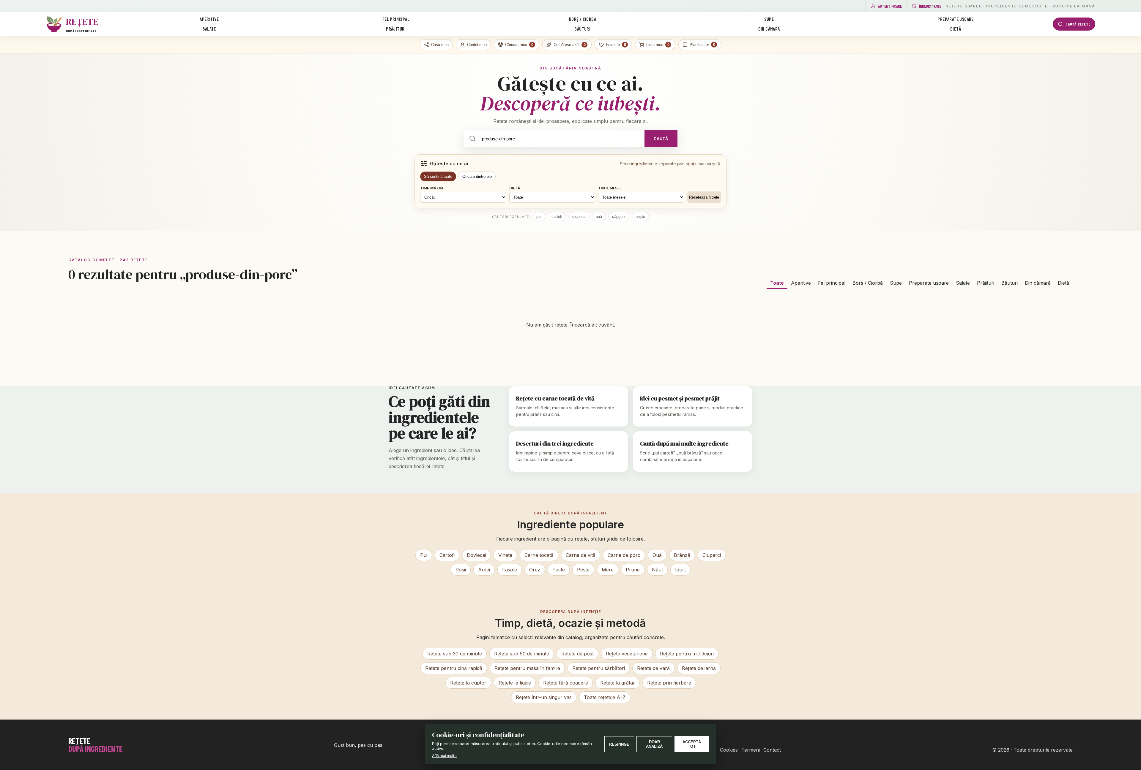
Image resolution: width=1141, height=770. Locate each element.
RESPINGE (619, 744)
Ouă (657, 555)
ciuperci (579, 216)
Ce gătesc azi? (570, 44)
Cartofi (447, 555)
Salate (209, 28)
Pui (423, 555)
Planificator (702, 44)
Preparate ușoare (955, 19)
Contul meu (477, 44)
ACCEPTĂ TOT (692, 744)
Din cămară (769, 28)
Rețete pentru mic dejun (687, 654)
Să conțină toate (438, 176)
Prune (633, 570)
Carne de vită (580, 555)
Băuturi (582, 28)
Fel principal (395, 19)
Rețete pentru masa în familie (527, 668)
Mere (608, 570)
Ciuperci (711, 555)
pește (640, 216)
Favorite (616, 44)
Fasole (509, 570)
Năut (657, 570)
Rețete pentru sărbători (598, 668)
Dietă (955, 28)
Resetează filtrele (704, 197)
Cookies (729, 750)
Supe (769, 19)
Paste (558, 570)
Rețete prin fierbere (669, 683)
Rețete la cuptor (468, 683)
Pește (583, 570)
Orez (534, 570)
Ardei (484, 570)
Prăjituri (396, 28)
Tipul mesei (609, 188)
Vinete (505, 555)
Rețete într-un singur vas (544, 697)
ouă (599, 216)
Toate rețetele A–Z (604, 697)
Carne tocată (539, 555)
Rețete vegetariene (627, 654)
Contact (772, 750)
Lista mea (657, 44)
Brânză (682, 555)
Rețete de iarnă (699, 668)
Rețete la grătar (617, 683)
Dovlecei (476, 555)
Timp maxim (431, 188)
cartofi (556, 216)
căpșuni (618, 216)
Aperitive (209, 19)
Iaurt (680, 570)
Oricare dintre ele (477, 176)
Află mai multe (444, 755)
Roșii (461, 570)
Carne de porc (624, 555)
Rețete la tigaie (515, 683)
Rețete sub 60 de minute (521, 654)
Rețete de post (577, 654)
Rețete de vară (653, 668)
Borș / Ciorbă (582, 19)
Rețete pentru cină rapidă (453, 668)
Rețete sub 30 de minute (454, 654)
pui (538, 216)
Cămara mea (519, 44)
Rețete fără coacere (565, 683)
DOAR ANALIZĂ (654, 744)
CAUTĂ (661, 139)
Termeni (750, 750)
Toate (777, 283)
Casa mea (440, 44)
